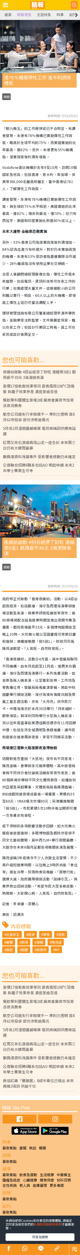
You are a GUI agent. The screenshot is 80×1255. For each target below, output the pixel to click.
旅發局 (41, 949)
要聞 (22, 1148)
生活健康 (47, 1174)
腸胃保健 (47, 1180)
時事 (60, 15)
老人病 (24, 1185)
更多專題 (57, 1185)
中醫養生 (64, 1174)
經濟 (31, 934)
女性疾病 (9, 1185)
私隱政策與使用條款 (48, 1224)
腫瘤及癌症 (11, 1180)
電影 (61, 934)
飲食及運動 (28, 1174)
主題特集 (44, 15)
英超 (9, 949)
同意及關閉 (40, 1237)
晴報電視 (24, 15)
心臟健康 (30, 1180)
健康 (8, 15)
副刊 (72, 15)
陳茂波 (57, 942)
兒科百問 (64, 1180)
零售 (46, 934)
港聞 (6, 97)
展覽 (9, 942)
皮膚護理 (40, 1185)
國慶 (24, 949)
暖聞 (42, 1148)
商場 (24, 942)
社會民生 (13, 934)
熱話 (32, 1148)
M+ (57, 949)
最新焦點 (9, 1148)
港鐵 (39, 942)
